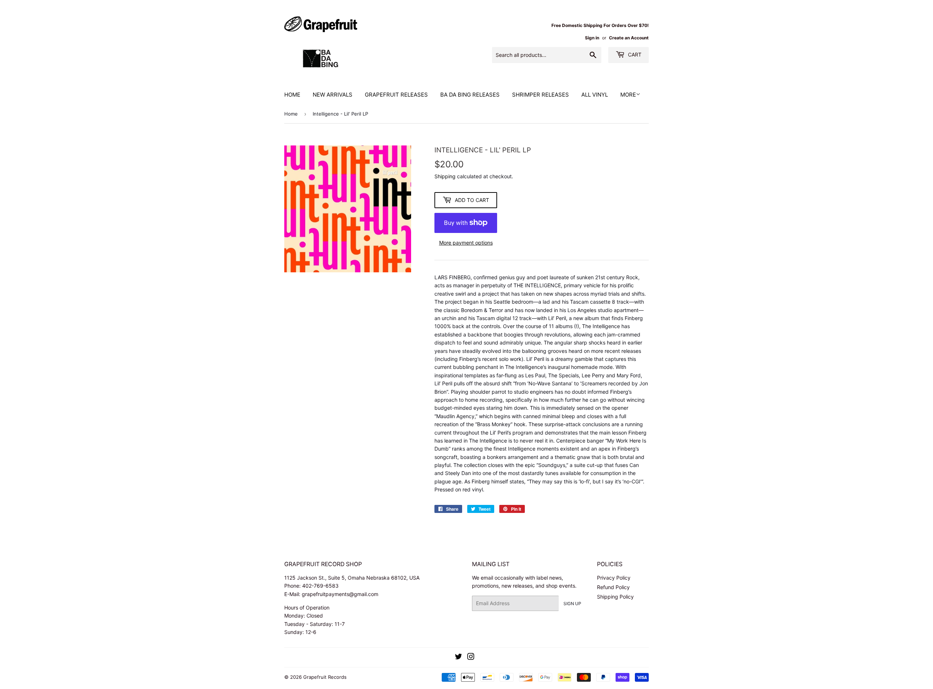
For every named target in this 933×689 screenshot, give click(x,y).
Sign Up (572, 603)
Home (292, 94)
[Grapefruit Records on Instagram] (471, 657)
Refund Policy (613, 587)
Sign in (592, 37)
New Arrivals (332, 94)
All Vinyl (594, 94)
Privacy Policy (614, 578)
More (628, 94)
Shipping (445, 176)
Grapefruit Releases (396, 94)
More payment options (466, 243)
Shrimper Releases (540, 94)
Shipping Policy (615, 596)
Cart (633, 54)
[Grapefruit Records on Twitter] (458, 657)
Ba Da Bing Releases (470, 94)
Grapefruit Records (325, 677)
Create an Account (629, 37)
